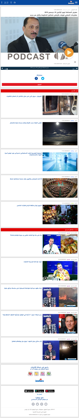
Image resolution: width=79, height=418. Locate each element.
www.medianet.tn (34, 415)
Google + (41, 404)
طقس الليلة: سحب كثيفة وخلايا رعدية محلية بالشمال (26, 123)
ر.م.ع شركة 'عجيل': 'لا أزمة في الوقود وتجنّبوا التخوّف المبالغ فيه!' (22, 315)
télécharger (75, 62)
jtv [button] (14, 2)
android (39, 391)
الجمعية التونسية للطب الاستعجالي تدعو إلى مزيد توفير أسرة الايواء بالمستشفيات (23, 154)
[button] (71, 3)
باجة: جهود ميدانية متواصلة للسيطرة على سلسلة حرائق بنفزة (23, 288)
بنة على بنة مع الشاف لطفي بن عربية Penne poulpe (26, 235)
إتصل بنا (39, 394)
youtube (45, 404)
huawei (50, 391)
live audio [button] (6, 3)
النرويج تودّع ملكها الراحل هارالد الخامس (29, 205)
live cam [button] (11, 2)
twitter (37, 404)
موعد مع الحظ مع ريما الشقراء (33, 262)
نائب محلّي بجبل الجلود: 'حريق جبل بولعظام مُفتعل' (26, 341)
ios (29, 391)
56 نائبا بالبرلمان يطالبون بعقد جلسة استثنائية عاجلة (26, 179)
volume (76, 68)
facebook (33, 404)
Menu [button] (76, 2)
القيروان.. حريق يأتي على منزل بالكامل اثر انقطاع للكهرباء (24, 96)
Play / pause (2, 68)
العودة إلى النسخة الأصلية (39, 412)
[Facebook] (36, 77)
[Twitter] (43, 77)
